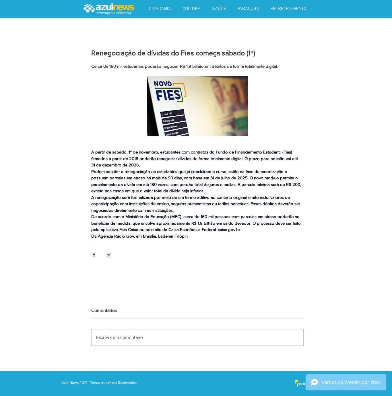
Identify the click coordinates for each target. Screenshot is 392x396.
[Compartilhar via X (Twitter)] (108, 254)
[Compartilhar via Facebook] (94, 254)
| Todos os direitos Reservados (112, 383)
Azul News (70, 383)
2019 (83, 383)
